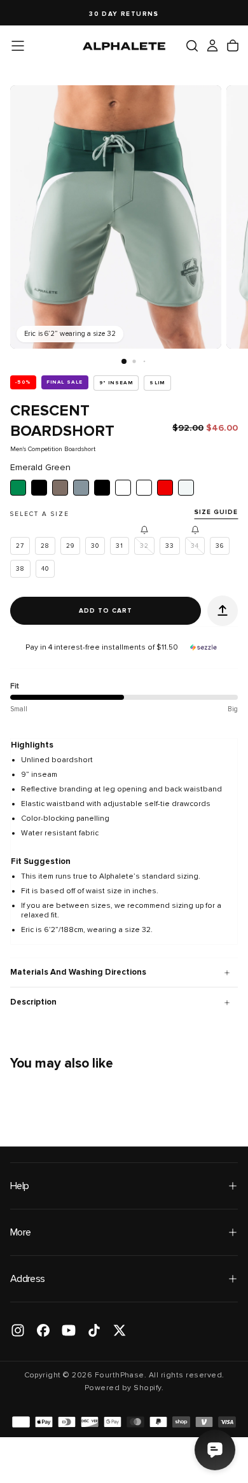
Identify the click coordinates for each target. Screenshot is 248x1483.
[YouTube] (68, 1330)
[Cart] (232, 46)
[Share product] (222, 610)
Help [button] (19, 1186)
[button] (17, 45)
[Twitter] (119, 1330)
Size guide (216, 512)
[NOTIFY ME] (144, 530)
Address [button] (27, 1278)
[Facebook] (43, 1330)
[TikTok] (94, 1330)
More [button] (20, 1232)
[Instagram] (17, 1330)
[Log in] (212, 46)
